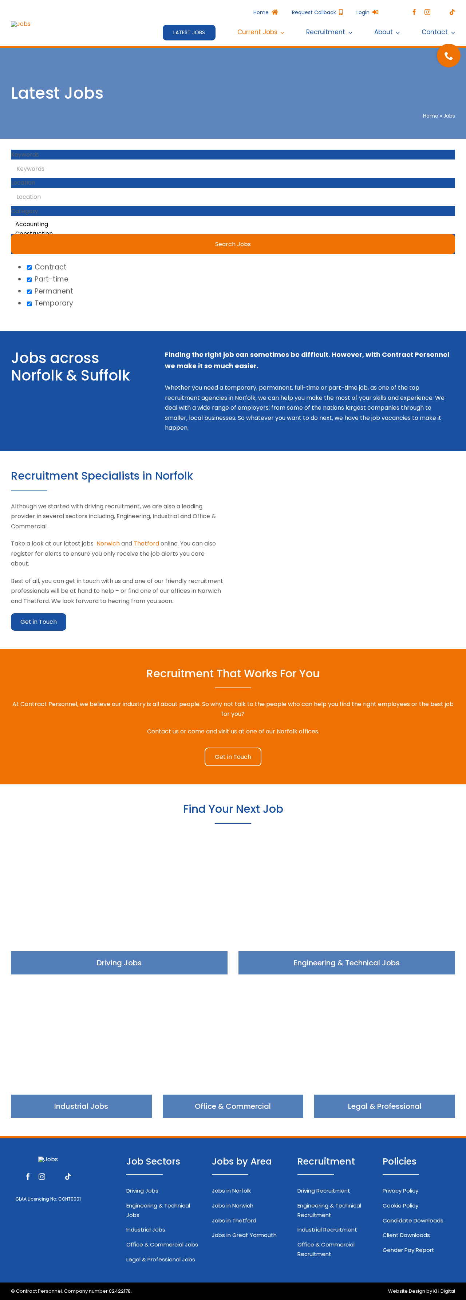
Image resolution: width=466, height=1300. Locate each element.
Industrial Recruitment (327, 1229)
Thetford (146, 543)
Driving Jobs (142, 1190)
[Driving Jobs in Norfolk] (119, 908)
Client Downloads (406, 1235)
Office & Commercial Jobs (162, 1244)
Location (23, 182)
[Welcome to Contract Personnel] (21, 24)
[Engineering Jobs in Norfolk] (346, 908)
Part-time (50, 279)
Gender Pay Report (408, 1250)
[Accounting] (233, 224)
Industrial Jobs (145, 1229)
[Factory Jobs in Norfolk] (81, 1051)
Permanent (53, 291)
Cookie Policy (400, 1205)
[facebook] (414, 12)
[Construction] (233, 234)
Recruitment (326, 1161)
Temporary (53, 303)
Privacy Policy (400, 1190)
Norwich (108, 543)
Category (24, 211)
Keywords (25, 154)
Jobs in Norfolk (231, 1190)
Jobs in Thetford (234, 1220)
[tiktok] (452, 12)
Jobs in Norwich (232, 1205)
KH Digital (444, 1291)
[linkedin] (440, 12)
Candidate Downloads (413, 1220)
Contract (50, 267)
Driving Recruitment (323, 1190)
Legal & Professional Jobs (160, 1259)
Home (430, 115)
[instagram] (427, 12)
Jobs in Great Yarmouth (244, 1235)
